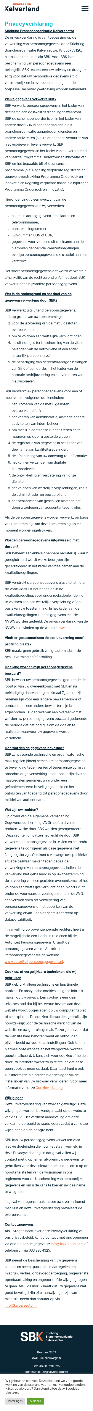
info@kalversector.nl (67, 1244)
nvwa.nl (64, 628)
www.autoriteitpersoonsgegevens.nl (34, 961)
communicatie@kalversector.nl (46, 1371)
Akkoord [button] (35, 1401)
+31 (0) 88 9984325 (47, 1366)
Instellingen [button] (15, 1401)
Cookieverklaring (49, 1088)
